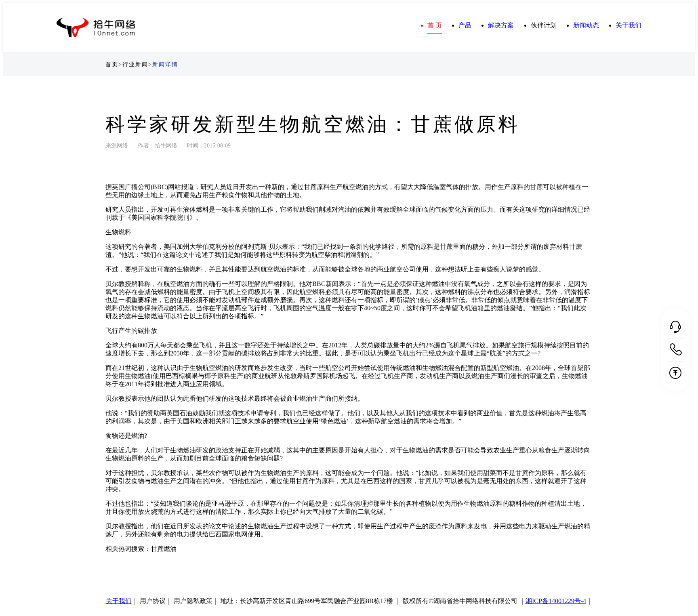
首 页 (434, 25)
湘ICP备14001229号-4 (556, 600)
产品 (464, 25)
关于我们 (628, 25)
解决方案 (501, 25)
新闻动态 (586, 25)
